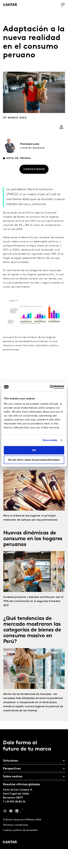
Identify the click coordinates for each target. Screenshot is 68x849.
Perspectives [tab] (12, 768)
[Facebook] (11, 812)
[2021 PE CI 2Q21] (34, 571)
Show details (49, 440)
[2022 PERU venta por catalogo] (34, 490)
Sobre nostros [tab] (12, 776)
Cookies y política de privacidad (20, 830)
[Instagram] (5, 812)
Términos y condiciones (15, 825)
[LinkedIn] (17, 812)
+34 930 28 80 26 (15, 801)
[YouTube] (23, 812)
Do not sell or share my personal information (34, 459)
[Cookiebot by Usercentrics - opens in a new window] (49, 387)
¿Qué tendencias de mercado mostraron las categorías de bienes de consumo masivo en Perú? (32, 630)
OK (34, 450)
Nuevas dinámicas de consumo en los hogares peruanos (32, 538)
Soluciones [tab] (10, 760)
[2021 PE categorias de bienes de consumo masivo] (34, 668)
